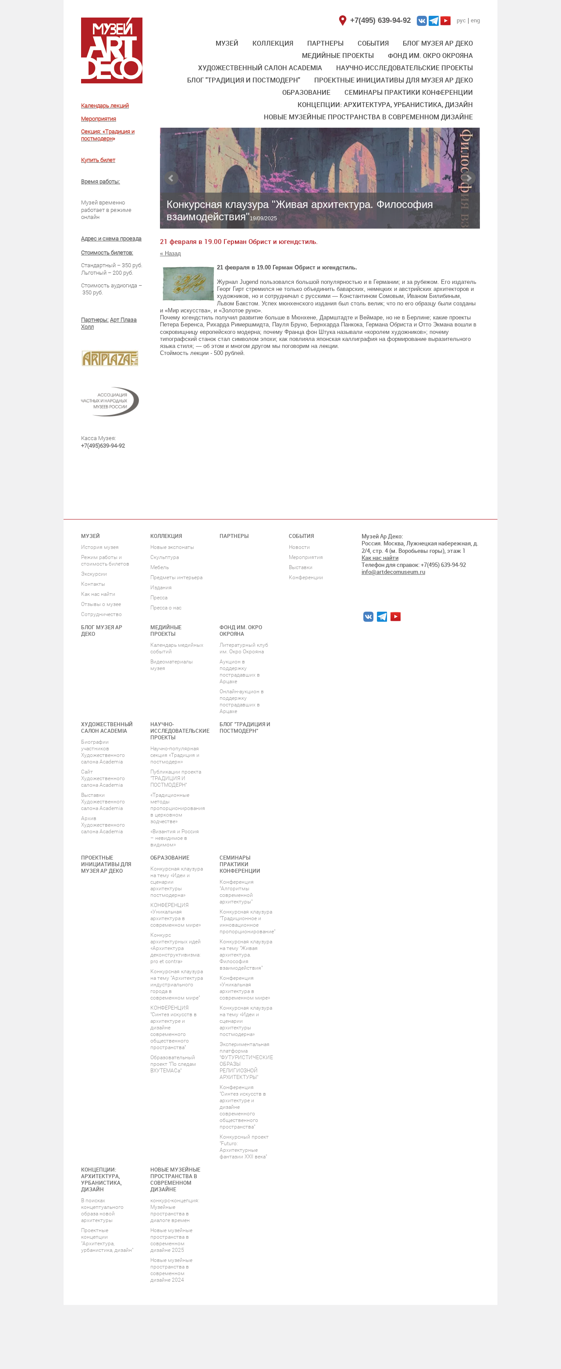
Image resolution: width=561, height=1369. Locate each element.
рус (461, 20)
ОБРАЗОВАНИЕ (306, 92)
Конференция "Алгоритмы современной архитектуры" (237, 892)
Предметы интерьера (176, 577)
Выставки (300, 567)
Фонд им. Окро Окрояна (430, 55)
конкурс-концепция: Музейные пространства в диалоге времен (174, 1210)
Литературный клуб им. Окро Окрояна (244, 648)
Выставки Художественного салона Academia (103, 801)
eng (475, 20)
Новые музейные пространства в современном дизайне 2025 (171, 1240)
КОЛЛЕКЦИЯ (272, 43)
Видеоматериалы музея (171, 665)
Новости (299, 547)
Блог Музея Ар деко (438, 43)
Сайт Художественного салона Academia (103, 778)
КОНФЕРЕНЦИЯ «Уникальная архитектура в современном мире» (175, 915)
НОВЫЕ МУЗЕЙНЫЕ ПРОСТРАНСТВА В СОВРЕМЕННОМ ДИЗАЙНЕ (368, 116)
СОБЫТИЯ (373, 43)
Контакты (93, 584)
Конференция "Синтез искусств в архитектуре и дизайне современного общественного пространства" (243, 1107)
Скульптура (164, 557)
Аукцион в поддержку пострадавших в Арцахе (240, 671)
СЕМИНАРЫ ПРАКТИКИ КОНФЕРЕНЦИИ (408, 92)
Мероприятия (306, 557)
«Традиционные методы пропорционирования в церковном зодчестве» (177, 808)
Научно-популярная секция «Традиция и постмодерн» (174, 755)
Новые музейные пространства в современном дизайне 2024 (171, 1270)
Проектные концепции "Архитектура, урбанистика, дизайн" (107, 1240)
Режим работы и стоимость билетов (105, 560)
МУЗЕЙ (227, 43)
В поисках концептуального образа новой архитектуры (102, 1210)
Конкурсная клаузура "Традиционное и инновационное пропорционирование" (247, 922)
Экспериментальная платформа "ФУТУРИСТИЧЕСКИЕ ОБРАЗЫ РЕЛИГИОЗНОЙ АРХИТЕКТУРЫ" (246, 1060)
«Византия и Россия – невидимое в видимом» (174, 838)
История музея (100, 547)
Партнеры (325, 43)
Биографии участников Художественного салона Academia (103, 752)
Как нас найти (98, 594)
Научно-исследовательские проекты (404, 67)
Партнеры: (95, 319)
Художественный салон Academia (260, 67)
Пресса (158, 598)
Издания (161, 587)
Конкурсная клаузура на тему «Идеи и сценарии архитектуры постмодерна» (176, 882)
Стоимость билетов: (107, 252)
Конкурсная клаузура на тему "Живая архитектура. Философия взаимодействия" (246, 955)
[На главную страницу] (111, 50)
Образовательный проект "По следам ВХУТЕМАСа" (173, 1064)
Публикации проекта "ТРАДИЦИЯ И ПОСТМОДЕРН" (175, 778)
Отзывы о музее (101, 604)
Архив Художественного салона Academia (103, 825)
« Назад (170, 253)
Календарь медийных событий (176, 648)
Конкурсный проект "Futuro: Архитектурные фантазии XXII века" (244, 1147)
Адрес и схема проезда (111, 238)
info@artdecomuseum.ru (393, 572)
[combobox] (320, 318)
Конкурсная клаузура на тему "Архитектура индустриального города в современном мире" (176, 984)
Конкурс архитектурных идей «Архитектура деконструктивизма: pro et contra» (175, 948)
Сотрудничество (101, 614)
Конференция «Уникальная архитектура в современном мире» (245, 988)
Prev (171, 178)
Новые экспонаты (172, 547)
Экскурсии (94, 574)
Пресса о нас (165, 608)
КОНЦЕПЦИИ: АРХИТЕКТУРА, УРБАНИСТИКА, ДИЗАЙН (385, 104)
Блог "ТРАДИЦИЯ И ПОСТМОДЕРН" (243, 79)
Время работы (100, 181)
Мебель (159, 567)
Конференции (306, 577)
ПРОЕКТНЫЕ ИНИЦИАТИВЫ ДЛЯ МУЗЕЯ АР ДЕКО (393, 79)
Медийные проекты (338, 55)
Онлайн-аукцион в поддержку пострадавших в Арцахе (242, 701)
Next (469, 178)
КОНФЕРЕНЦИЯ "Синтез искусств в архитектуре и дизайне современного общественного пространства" (173, 1027)
